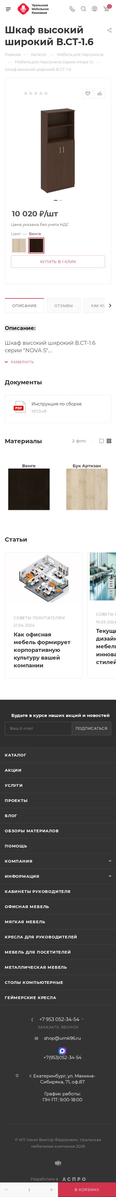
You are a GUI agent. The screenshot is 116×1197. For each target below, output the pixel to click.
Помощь (16, 846)
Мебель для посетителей (38, 952)
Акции (13, 770)
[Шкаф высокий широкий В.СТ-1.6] (58, 150)
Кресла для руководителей (41, 937)
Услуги (14, 785)
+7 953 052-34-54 (59, 1019)
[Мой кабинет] (94, 9)
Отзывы (63, 305)
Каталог (15, 755)
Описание (24, 305)
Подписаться (92, 728)
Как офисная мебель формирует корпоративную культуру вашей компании (42, 650)
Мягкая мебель (25, 921)
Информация (22, 876)
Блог (11, 815)
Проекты (16, 800)
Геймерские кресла (30, 997)
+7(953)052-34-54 (62, 1057)
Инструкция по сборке (57, 404)
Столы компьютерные (34, 982)
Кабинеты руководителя (38, 891)
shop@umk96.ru (62, 1038)
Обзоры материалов (32, 830)
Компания (18, 861)
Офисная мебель (27, 906)
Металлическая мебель (36, 967)
